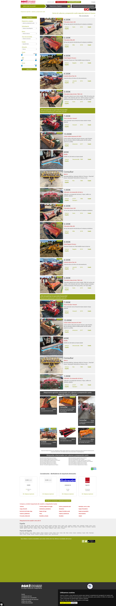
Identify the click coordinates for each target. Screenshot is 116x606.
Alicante (32, 525)
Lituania (74, 532)
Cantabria (70, 525)
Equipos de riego (42, 511)
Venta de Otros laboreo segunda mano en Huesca (78, 464)
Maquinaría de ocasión (27, 520)
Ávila (44, 525)
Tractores (22, 506)
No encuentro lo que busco (74, 2)
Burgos (59, 525)
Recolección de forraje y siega (26, 511)
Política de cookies (26, 601)
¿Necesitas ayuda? (50, 1)
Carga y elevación (23, 508)
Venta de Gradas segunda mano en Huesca (48, 461)
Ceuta (78, 525)
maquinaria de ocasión (37, 504)
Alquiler (80, 515)
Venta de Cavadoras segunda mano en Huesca (48, 459)
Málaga (65, 526)
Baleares (51, 525)
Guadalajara (26, 526)
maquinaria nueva (51, 504)
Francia (31, 532)
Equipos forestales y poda (64, 511)
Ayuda (23, 594)
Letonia (70, 532)
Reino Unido (22, 532)
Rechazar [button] (68, 602)
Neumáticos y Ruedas (43, 515)
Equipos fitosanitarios (83, 508)
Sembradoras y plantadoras (45, 508)
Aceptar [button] (62, 602)
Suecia (50, 534)
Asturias (40, 525)
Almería (36, 525)
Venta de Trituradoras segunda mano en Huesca (49, 464)
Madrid (62, 526)
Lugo (59, 526)
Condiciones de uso (26, 596)
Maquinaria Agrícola (25, 11)
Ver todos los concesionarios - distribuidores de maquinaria (58, 500)
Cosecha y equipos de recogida (45, 506)
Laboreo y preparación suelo (38, 11)
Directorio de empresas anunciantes (83, 6)
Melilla (69, 526)
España (22, 523)
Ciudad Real (82, 525)
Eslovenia (37, 534)
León (53, 526)
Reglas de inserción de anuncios (29, 599)
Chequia (42, 532)
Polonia (24, 534)
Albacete (28, 525)
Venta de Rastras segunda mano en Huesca (48, 462)
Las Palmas (49, 526)
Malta (87, 532)
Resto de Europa (55, 534)
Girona (94, 525)
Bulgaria (38, 532)
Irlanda (54, 532)
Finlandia (46, 534)
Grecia (57, 532)
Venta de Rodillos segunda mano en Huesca (48, 463)
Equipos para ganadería (83, 511)
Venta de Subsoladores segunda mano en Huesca (78, 463)
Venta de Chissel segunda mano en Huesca (76, 459)
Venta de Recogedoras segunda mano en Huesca (78, 462)
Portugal (28, 534)
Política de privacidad (27, 602)
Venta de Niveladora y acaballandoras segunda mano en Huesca (81, 461)
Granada (21, 526)
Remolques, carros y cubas (84, 506)
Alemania (27, 532)
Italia (64, 532)
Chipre (67, 532)
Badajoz (47, 525)
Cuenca (90, 525)
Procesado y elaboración (25, 515)
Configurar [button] (74, 602)
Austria (21, 534)
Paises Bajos (91, 532)
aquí (87, 600)
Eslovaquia (42, 534)
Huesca (38, 526)
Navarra (76, 526)
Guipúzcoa (31, 526)
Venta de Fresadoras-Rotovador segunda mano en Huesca (79, 460)
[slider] (21, 55)
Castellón (74, 525)
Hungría (84, 532)
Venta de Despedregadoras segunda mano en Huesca (50, 460)
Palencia (84, 526)
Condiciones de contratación (29, 597)
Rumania (33, 534)
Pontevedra (88, 526)
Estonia (50, 532)
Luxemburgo (79, 532)
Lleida (56, 526)
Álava (25, 525)
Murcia (72, 526)
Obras (40, 513)
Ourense (80, 526)
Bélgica (34, 532)
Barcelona (55, 525)
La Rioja (45, 526)
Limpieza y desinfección (64, 513)
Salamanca (93, 526)
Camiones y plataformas (25, 513)
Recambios (61, 515)
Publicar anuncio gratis (61, 2)
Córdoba (87, 525)
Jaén (42, 526)
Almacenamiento (82, 513)
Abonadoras (61, 508)
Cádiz (66, 525)
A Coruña (21, 525)
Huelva (35, 526)
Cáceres (63, 525)
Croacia (61, 532)
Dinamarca (46, 532)
